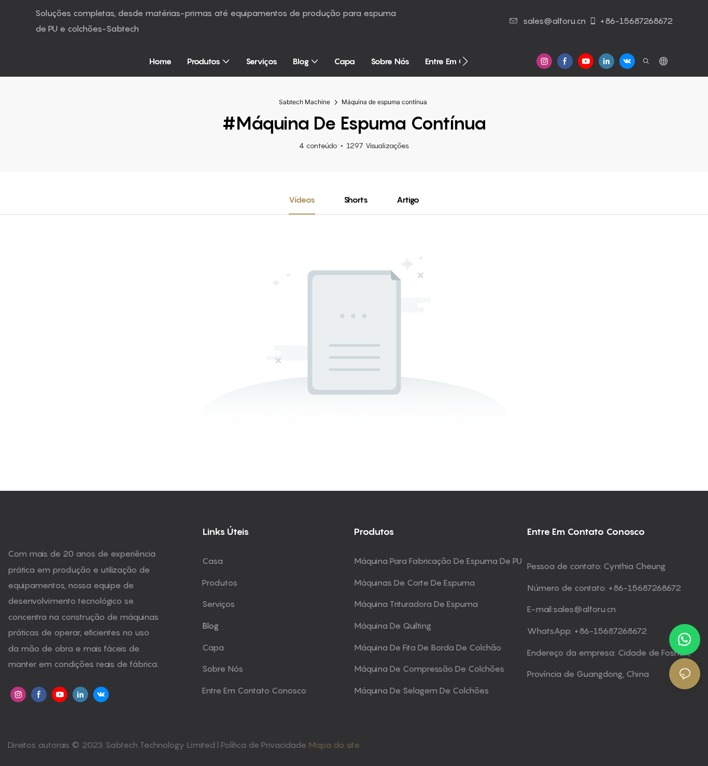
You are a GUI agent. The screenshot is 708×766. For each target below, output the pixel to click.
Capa (213, 647)
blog (210, 625)
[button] (465, 61)
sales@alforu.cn (554, 21)
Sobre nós (222, 668)
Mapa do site (334, 745)
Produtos (219, 582)
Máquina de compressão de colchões (429, 668)
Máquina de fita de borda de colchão (427, 647)
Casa (212, 561)
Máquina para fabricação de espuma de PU (438, 561)
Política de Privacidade (264, 745)
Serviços (218, 604)
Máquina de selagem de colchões (421, 690)
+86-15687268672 (636, 21)
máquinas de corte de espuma (414, 582)
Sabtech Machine (304, 102)
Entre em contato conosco (254, 690)
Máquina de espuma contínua (384, 102)
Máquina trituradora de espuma (416, 604)
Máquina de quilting (392, 625)
